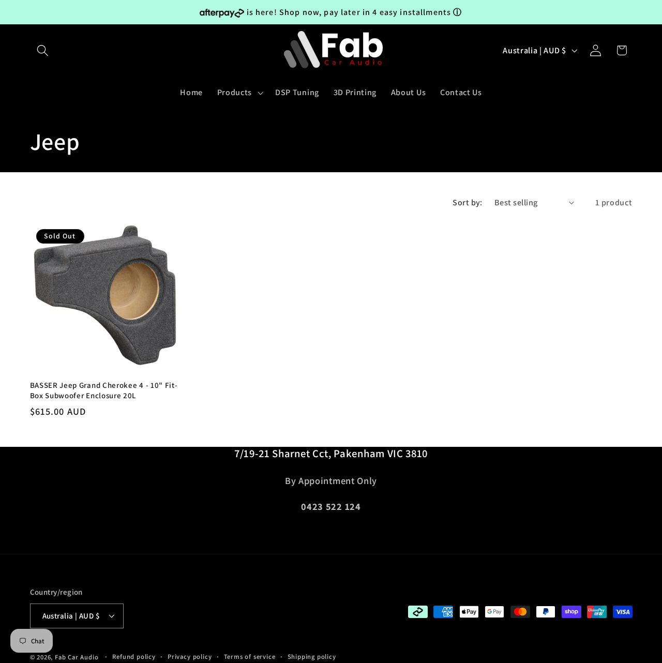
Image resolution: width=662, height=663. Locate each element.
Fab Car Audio (76, 657)
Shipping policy (312, 657)
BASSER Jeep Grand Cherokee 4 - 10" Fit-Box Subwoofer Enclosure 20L (104, 390)
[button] (43, 50)
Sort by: (468, 202)
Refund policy (133, 657)
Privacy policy (190, 657)
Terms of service (250, 657)
